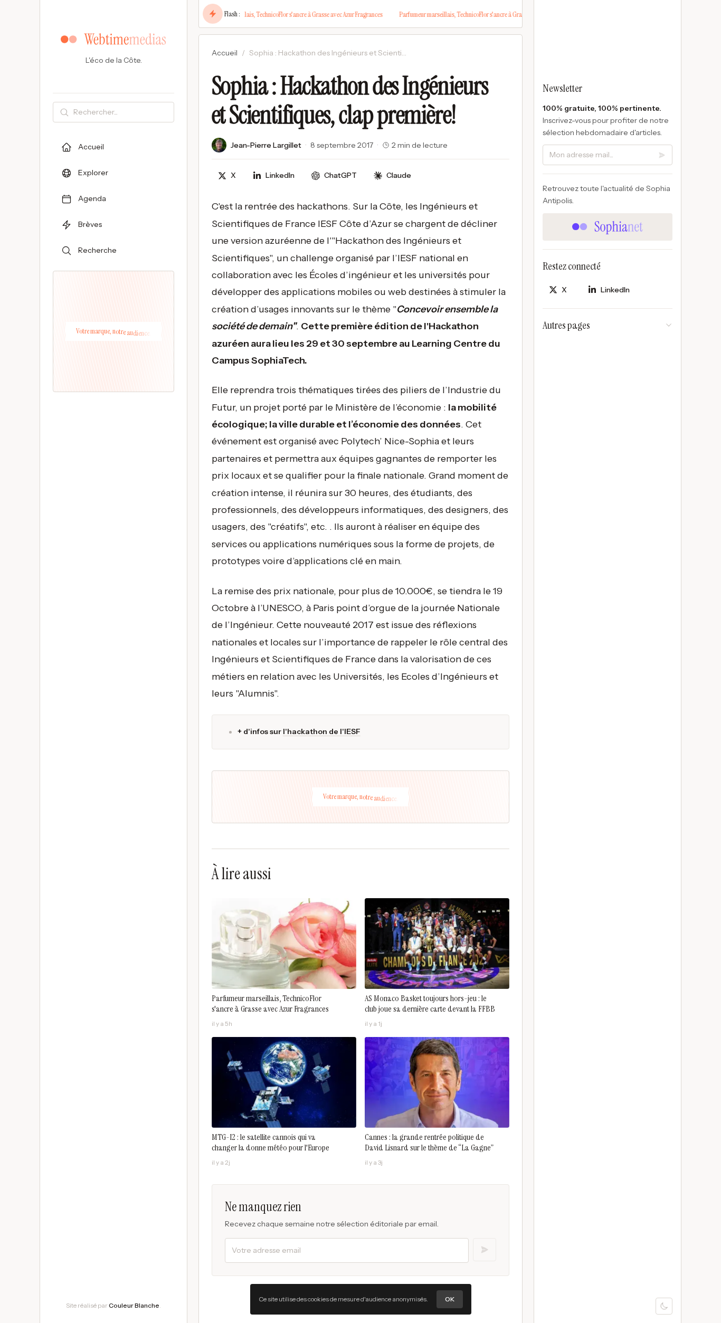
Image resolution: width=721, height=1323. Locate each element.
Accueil (225, 53)
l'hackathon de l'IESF (321, 731)
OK (449, 1299)
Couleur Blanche (134, 1305)
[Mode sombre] (664, 1306)
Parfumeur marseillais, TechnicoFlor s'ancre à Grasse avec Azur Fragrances (282, 14)
